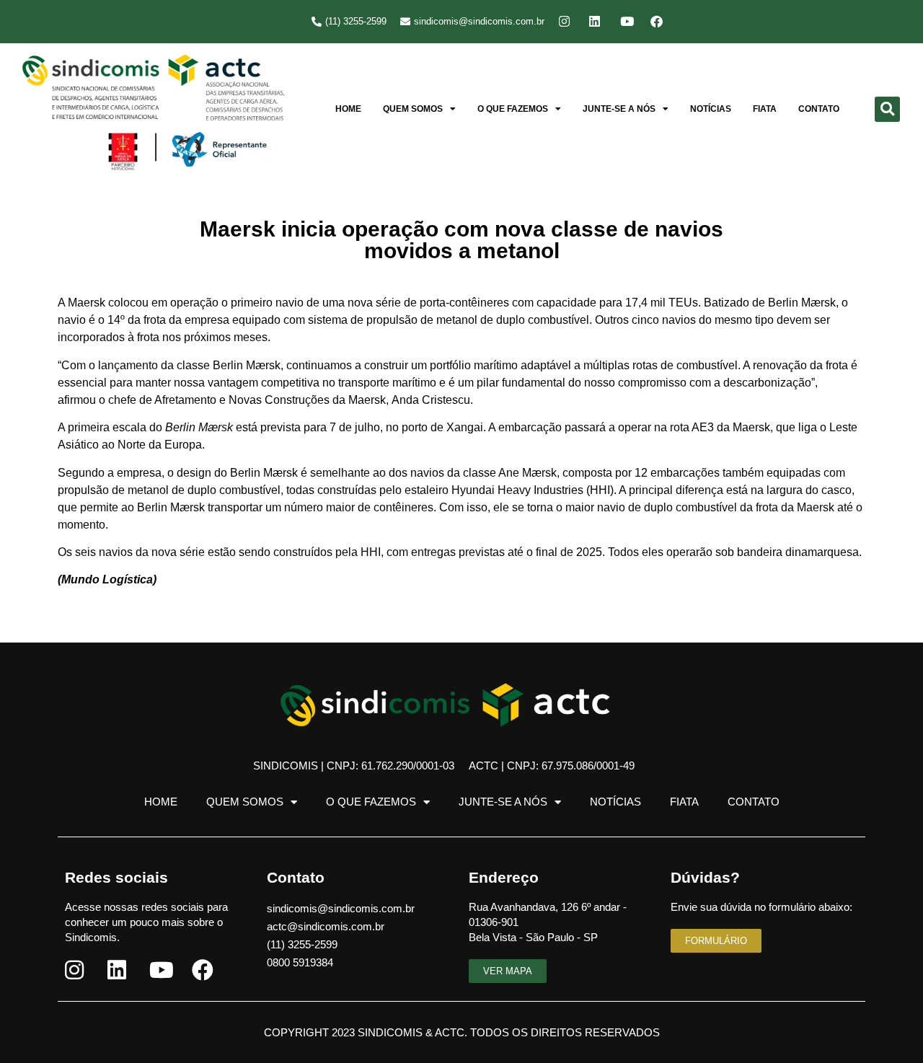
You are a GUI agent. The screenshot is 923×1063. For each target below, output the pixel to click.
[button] (887, 109)
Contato (818, 109)
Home (348, 109)
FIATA (765, 109)
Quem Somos (413, 109)
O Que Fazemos (512, 109)
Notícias (710, 109)
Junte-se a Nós (619, 109)
